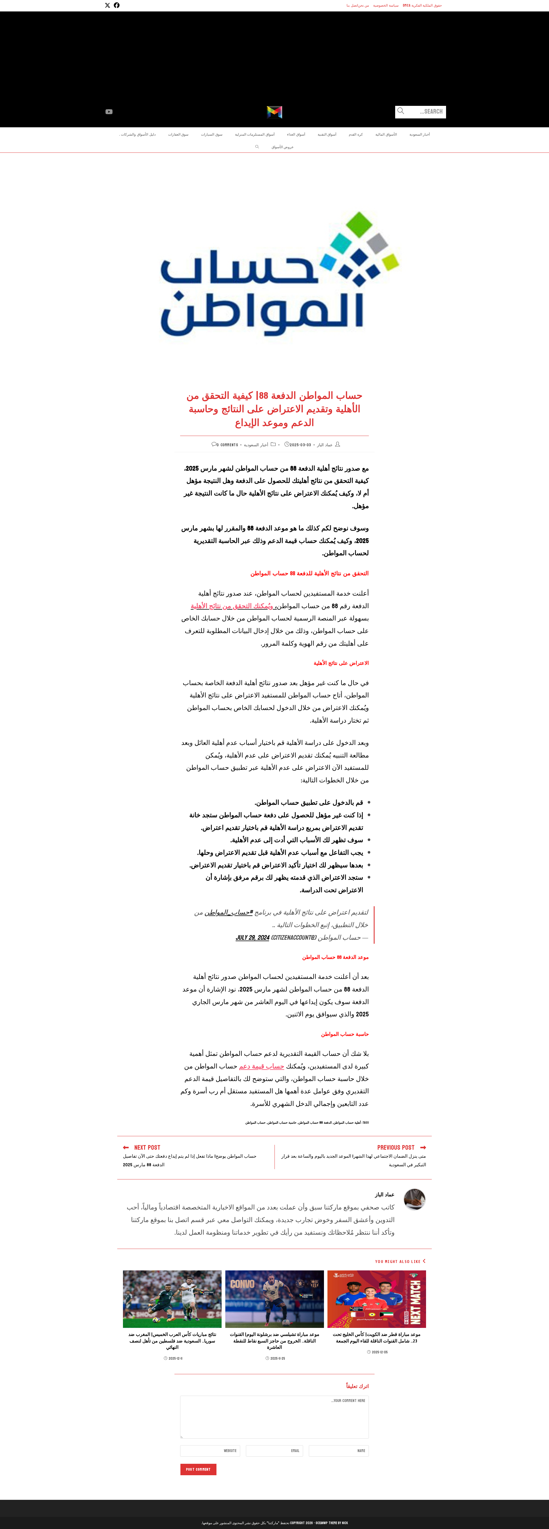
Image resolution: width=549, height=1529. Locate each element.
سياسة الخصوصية (386, 5)
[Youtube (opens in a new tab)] (109, 111)
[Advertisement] (274, 63)
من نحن (363, 5)
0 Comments (227, 445)
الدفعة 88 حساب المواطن (315, 1122)
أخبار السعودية (256, 445)
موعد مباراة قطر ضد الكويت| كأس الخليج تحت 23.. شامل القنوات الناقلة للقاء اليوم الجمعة (377, 1337)
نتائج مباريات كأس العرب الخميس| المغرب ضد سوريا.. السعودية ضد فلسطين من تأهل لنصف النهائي (172, 1341)
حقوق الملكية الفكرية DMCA (422, 5)
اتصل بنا (352, 5)
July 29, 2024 (252, 937)
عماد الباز (325, 445)
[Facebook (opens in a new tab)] (116, 6)
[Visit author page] (414, 1199)
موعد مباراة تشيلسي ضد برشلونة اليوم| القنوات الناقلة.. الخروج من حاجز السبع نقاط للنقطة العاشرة (274, 1341)
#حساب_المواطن (228, 912)
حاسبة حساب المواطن (282, 1122)
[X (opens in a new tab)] (107, 6)
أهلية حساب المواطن (347, 1122)
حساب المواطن (255, 1122)
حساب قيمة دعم (261, 1066)
